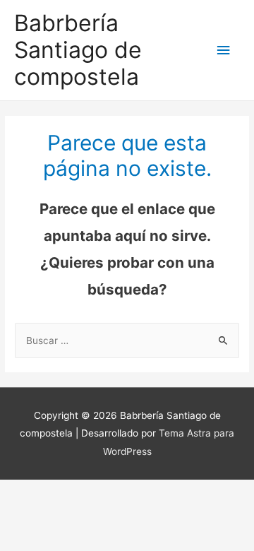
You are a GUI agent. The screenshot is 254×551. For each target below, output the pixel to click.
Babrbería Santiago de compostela (78, 50)
